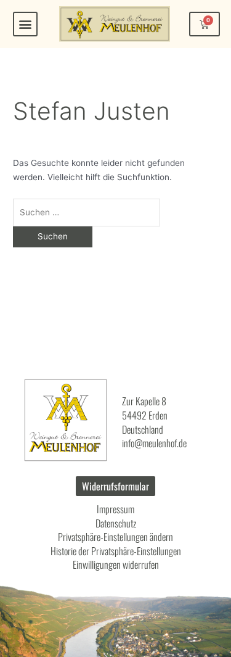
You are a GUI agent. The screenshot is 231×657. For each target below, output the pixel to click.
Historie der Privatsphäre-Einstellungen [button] (116, 550)
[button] (25, 24)
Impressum (115, 509)
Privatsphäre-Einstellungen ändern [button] (115, 536)
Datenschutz (115, 523)
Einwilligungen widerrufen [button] (116, 564)
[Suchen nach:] (86, 212)
